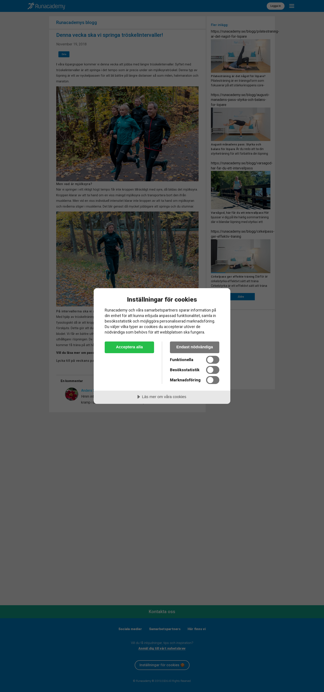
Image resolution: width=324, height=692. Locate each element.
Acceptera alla (129, 347)
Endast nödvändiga (194, 347)
